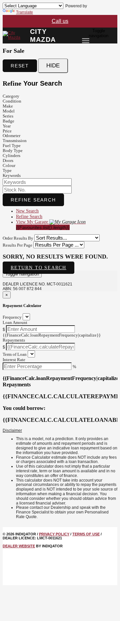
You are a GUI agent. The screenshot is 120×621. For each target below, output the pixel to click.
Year (7, 125)
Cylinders (11, 155)
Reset (20, 65)
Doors (8, 160)
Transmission (15, 140)
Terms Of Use (86, 534)
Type (7, 170)
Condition (12, 101)
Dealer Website (19, 546)
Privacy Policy (54, 534)
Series (8, 116)
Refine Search (33, 199)
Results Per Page (17, 245)
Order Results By (18, 238)
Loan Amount (15, 322)
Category (11, 96)
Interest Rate (14, 359)
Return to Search (38, 267)
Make (8, 106)
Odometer (11, 135)
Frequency (12, 317)
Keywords (12, 175)
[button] (60, 430)
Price (7, 130)
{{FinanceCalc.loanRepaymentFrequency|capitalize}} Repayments (52, 338)
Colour (9, 165)
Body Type (13, 150)
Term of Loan (15, 354)
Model (9, 111)
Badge (8, 120)
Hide (53, 65)
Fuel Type (12, 145)
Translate (24, 12)
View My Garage (43, 224)
